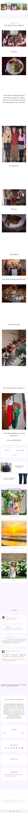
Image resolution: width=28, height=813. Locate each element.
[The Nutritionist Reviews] (14, 9)
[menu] (2, 12)
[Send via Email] (14, 811)
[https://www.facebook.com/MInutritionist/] (11, 748)
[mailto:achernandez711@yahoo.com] (22, 748)
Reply (4, 621)
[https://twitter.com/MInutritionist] (17, 748)
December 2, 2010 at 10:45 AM (16, 627)
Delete (8, 621)
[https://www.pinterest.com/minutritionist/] (8, 748)
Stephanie (9, 637)
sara (7, 617)
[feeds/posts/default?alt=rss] (19, 748)
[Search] (22, 733)
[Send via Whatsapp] (20, 811)
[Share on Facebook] (17, 450)
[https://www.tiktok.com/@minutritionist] (14, 748)
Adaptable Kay (11, 651)
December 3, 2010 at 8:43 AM (19, 637)
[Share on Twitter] (19, 450)
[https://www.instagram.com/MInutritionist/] (6, 748)
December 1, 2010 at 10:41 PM (15, 617)
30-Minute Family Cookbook (15, 710)
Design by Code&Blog (18, 802)
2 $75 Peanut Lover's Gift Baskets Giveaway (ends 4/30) (13, 775)
